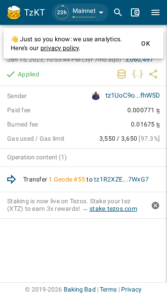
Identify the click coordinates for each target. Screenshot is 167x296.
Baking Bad (80, 289)
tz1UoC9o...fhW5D (133, 95)
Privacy (131, 289)
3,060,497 (139, 59)
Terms (108, 289)
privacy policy (60, 47)
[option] (83, 179)
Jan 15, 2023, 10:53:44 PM (64, 59)
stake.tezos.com (113, 208)
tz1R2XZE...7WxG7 (121, 179)
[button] (80, 12)
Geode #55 (69, 179)
